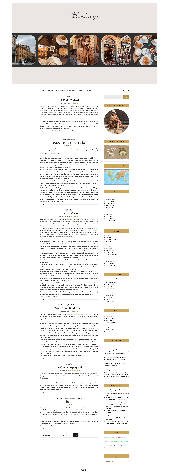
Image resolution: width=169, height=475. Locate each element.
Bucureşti (106, 437)
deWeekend (116, 437)
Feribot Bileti (107, 350)
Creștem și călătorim (111, 279)
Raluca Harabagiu (110, 329)
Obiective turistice (116, 443)
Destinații (50, 90)
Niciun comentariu (75, 146)
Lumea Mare (109, 214)
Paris (110, 448)
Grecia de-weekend (110, 209)
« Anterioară (46, 435)
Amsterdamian (109, 314)
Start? (69, 401)
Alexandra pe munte (111, 198)
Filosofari (69, 210)
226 (69, 435)
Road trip (118, 445)
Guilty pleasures (61, 305)
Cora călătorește (110, 201)
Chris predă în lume (110, 237)
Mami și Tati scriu (110, 288)
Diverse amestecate (69, 139)
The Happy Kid (109, 297)
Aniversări (59, 398)
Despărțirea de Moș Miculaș (69, 142)
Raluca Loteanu (109, 295)
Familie (108, 443)
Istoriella (108, 211)
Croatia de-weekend (111, 203)
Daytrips (105, 443)
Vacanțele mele (60, 90)
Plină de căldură (69, 100)
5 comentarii (74, 405)
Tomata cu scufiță (110, 263)
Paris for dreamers (110, 326)
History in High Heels (111, 318)
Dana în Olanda (109, 241)
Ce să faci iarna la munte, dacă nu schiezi (115, 359)
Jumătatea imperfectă (69, 367)
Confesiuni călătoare (111, 239)
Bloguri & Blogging (69, 398)
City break (122, 437)
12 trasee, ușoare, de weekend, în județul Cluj (117, 397)
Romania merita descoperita (111, 439)
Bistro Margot (109, 235)
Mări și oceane (121, 439)
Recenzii (106, 448)
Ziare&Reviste (77, 305)
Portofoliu (88, 90)
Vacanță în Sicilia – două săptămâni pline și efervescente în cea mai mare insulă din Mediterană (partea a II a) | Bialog (115, 370)
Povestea (42, 90)
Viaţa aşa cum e (116, 441)
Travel (70, 305)
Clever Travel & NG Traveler (69, 308)
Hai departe (109, 280)
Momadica (108, 290)
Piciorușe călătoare (110, 293)
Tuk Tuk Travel (109, 218)
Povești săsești (109, 258)
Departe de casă (110, 205)
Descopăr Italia (109, 207)
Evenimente (125, 441)
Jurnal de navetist (110, 212)
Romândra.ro (109, 216)
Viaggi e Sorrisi (109, 301)
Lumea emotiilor (110, 250)
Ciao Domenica (109, 316)
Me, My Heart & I (110, 324)
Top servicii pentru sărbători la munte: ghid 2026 (116, 357)
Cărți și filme (70, 90)
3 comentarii (75, 311)
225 (63, 435)
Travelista (108, 299)
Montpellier (110, 437)
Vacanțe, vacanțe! (110, 222)
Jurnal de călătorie (110, 282)
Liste (113, 448)
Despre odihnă (69, 213)
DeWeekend (109, 243)
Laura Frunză (109, 248)
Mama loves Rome (110, 322)
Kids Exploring (109, 284)
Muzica (69, 96)
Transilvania (107, 441)
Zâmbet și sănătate (111, 265)
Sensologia (108, 259)
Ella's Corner (109, 245)
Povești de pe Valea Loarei (112, 256)
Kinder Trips (109, 286)
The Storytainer (109, 261)
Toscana (123, 445)
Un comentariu (75, 103)
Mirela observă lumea (111, 252)
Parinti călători (109, 292)
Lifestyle (79, 90)
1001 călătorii (109, 196)
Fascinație (108, 246)
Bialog (84, 470)
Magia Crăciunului (111, 445)
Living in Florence (110, 320)
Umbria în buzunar (110, 220)
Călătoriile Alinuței (110, 199)
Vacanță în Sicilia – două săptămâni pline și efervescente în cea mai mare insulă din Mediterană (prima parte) (116, 374)
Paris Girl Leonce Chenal (112, 327)
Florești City (123, 443)
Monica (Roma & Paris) (111, 254)
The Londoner (109, 331)
